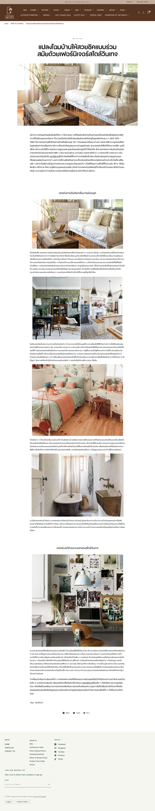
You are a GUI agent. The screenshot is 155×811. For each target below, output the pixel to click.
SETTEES (45, 10)
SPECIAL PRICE (96, 15)
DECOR (112, 10)
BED (77, 10)
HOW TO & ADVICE (17, 24)
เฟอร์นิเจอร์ (39, 702)
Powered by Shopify (39, 796)
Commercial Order (37, 747)
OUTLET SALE (79, 15)
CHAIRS (33, 10)
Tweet (78, 713)
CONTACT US (10, 751)
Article (32, 764)
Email (7, 780)
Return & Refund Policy (38, 757)
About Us (33, 740)
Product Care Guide (37, 761)
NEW (25, 10)
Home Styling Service (38, 751)
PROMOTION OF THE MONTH (116, 15)
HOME (7, 744)
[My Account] (143, 12)
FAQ (31, 744)
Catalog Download (37, 754)
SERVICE (46, 15)
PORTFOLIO (9, 747)
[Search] (139, 12)
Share (68, 713)
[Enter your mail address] (49, 784)
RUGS (122, 10)
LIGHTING (100, 10)
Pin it (87, 713)
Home (6, 24)
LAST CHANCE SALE (63, 15)
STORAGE (87, 10)
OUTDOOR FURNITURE (29, 15)
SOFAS (56, 10)
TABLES (67, 10)
